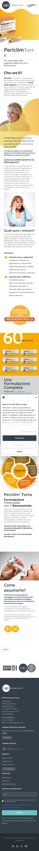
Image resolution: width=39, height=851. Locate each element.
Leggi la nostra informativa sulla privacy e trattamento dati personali (16, 806)
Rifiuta (19, 452)
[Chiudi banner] (36, 397)
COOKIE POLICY (7, 761)
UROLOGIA (5, 781)
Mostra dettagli (27, 431)
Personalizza (18, 445)
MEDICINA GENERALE (9, 784)
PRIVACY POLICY (7, 758)
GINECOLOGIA (6, 778)
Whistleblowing (8, 769)
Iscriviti (19, 813)
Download (7, 737)
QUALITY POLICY (7, 764)
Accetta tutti (19, 438)
